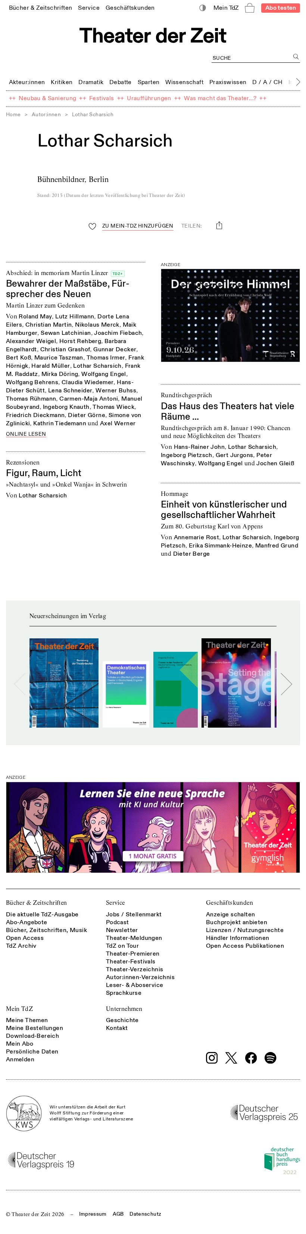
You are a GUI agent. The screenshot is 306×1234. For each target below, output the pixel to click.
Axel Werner (117, 423)
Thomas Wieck (113, 407)
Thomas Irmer (106, 357)
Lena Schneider (70, 390)
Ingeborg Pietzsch (186, 455)
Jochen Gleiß (275, 463)
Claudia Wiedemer (87, 382)
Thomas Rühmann (31, 398)
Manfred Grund (276, 545)
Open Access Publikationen (245, 946)
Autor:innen (46, 114)
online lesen (26, 434)
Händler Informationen (237, 938)
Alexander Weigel (31, 341)
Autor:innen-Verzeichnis (140, 977)
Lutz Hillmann (74, 316)
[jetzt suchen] (296, 56)
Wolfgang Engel (103, 374)
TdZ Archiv (21, 946)
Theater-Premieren (133, 953)
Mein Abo (19, 1044)
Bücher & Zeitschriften (36, 902)
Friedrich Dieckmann (35, 415)
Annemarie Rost (196, 537)
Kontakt (117, 1028)
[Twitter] (231, 1058)
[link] (40, 7)
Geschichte (122, 1020)
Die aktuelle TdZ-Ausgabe (42, 914)
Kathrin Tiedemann (59, 423)
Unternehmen (124, 1008)
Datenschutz (145, 1214)
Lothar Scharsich (97, 366)
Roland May (35, 316)
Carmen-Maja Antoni (88, 398)
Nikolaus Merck (97, 324)
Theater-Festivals (131, 961)
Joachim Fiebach (118, 333)
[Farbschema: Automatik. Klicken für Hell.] (203, 8)
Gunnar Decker (114, 349)
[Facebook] (251, 1058)
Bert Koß (18, 357)
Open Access (25, 938)
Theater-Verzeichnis (134, 969)
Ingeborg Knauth (66, 407)
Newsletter (122, 930)
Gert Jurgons (234, 455)
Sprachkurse (123, 993)
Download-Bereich (32, 1036)
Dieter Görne (86, 415)
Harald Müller (50, 366)
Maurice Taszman (58, 357)
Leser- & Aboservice (134, 985)
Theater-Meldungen (134, 938)
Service (115, 902)
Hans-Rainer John (199, 447)
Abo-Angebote (26, 922)
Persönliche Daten (32, 1051)
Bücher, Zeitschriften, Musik (46, 930)
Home (13, 114)
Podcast (117, 922)
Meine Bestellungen (34, 1028)
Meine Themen (27, 1020)
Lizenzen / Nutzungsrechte (245, 930)
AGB (118, 1214)
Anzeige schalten (230, 914)
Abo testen (280, 8)
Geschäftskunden (229, 902)
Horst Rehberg (80, 341)
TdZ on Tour (122, 946)
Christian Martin (48, 324)
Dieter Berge (191, 554)
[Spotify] (271, 1058)
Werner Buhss (116, 390)
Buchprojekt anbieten (236, 922)
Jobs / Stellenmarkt (134, 914)
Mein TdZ (19, 1008)
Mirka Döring (59, 374)
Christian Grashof (65, 349)
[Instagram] (212, 1058)
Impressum (93, 1214)
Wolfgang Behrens (32, 382)
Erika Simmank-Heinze (220, 545)
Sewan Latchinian (66, 333)
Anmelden (20, 1059)
